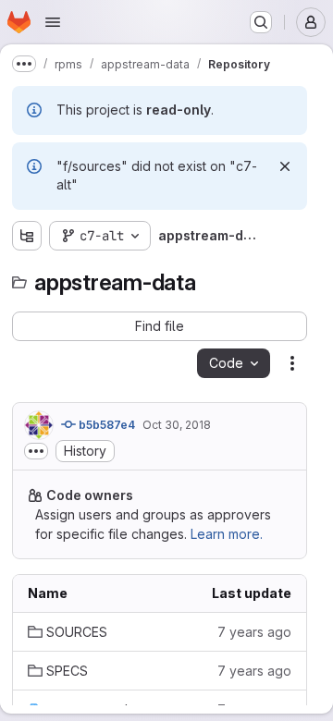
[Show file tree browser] (27, 236)
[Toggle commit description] (36, 451)
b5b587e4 (105, 425)
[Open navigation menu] (53, 22)
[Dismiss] (285, 166)
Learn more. (227, 534)
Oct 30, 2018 (176, 425)
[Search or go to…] (261, 22)
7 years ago (254, 632)
